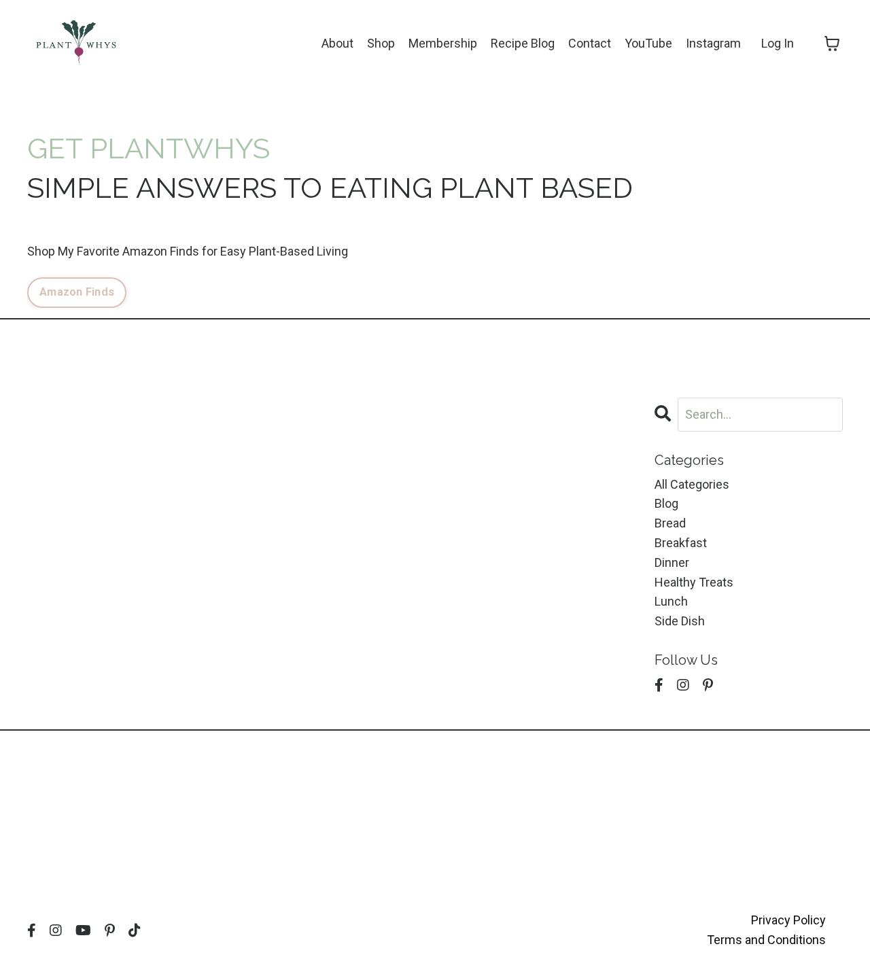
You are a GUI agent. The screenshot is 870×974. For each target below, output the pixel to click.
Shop (381, 43)
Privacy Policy (788, 920)
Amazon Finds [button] (76, 291)
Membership (442, 43)
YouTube (648, 43)
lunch (671, 601)
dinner (672, 562)
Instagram (713, 43)
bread (670, 523)
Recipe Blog (523, 43)
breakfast (681, 543)
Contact (589, 43)
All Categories (692, 484)
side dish (680, 621)
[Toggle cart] (832, 43)
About (337, 43)
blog (666, 503)
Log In (777, 43)
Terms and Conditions (766, 940)
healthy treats (694, 582)
